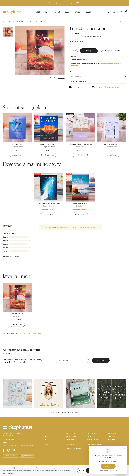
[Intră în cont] (114, 12)
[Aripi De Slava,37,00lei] (17, 127)
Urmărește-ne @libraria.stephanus (64, 412)
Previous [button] (5, 128)
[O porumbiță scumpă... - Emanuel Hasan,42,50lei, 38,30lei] (48, 187)
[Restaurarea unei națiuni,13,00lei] (48, 127)
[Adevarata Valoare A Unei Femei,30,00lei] (80, 127)
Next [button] (124, 128)
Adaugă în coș (17, 155)
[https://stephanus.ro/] (14, 12)
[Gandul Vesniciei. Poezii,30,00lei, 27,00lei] (80, 187)
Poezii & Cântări (30, 333)
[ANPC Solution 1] (10, 456)
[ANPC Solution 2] (26, 456)
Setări (81, 470)
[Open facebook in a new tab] (3, 450)
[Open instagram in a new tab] (8, 450)
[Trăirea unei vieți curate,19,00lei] (111, 127)
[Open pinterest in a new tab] (14, 450)
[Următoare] (124, 22)
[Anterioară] (121, 22)
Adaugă (89, 51)
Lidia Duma (74, 33)
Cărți (21, 333)
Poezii (40, 333)
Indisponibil (80, 155)
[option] (48, 195)
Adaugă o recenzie (8, 262)
